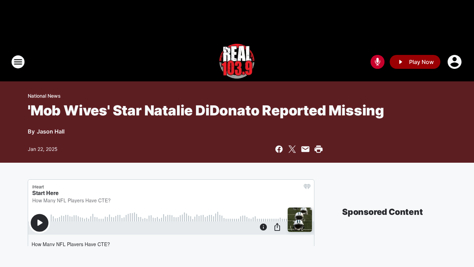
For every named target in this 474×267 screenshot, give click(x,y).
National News (44, 96)
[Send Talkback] (377, 62)
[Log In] (455, 62)
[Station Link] (237, 62)
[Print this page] (318, 149)
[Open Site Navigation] (18, 62)
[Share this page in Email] (305, 149)
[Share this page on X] (292, 149)
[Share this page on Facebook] (279, 149)
